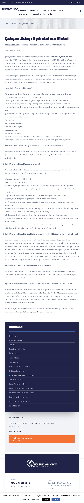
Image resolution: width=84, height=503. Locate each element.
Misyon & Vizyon (15, 340)
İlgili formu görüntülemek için (37, 312)
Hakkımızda (13, 336)
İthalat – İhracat (15, 353)
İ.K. (44, 14)
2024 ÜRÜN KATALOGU (25, 438)
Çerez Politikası (15, 379)
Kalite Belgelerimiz (16, 371)
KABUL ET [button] (56, 499)
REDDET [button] (46, 499)
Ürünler (43, 10)
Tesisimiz (12, 344)
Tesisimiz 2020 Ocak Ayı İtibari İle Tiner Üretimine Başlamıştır (31, 423)
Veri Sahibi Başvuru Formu (19, 401)
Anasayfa (22, 10)
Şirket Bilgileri (14, 406)
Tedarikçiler (36, 14)
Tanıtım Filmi (23, 14)
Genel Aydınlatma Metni (18, 384)
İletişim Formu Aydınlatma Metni (21, 388)
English (78, 2)
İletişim (50, 14)
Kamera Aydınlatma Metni (19, 397)
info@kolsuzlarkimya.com (21, 486)
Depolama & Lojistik (17, 349)
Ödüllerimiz (13, 362)
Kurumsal (31, 10)
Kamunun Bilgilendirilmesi (19, 366)
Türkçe (70, 2)
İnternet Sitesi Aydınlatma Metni (21, 392)
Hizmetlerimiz (57, 10)
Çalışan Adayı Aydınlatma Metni (23, 375)
